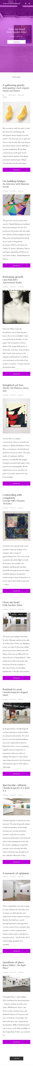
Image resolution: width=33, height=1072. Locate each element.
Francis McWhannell (11, 3)
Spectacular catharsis (16, 788)
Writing (27, 35)
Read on (16, 170)
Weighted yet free (16, 388)
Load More (16, 1058)
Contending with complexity (14, 499)
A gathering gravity (16, 88)
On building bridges (16, 184)
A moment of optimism (16, 873)
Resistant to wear (15, 692)
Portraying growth (13, 279)
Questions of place (14, 965)
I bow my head (12, 603)
